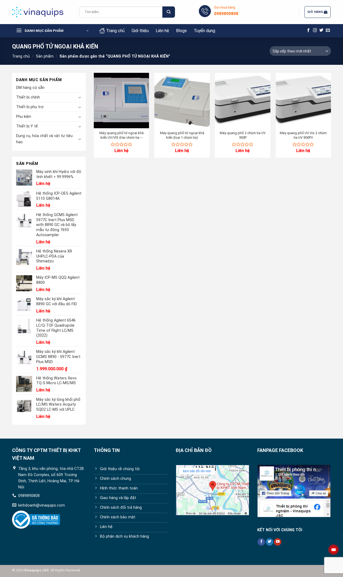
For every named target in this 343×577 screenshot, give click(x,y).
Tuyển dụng (204, 30)
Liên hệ (162, 30)
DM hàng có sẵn (30, 87)
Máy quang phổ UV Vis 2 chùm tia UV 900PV (303, 135)
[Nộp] (168, 12)
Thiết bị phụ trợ (29, 107)
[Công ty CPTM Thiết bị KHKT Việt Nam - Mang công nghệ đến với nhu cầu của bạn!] (41, 12)
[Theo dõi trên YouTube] (277, 542)
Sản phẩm (45, 56)
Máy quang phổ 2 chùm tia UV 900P (243, 135)
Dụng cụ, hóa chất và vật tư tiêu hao (44, 139)
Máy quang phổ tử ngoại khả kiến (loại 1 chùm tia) (182, 135)
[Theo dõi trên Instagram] (315, 30)
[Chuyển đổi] (80, 97)
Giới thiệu (140, 30)
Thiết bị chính (28, 97)
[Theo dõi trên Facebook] (309, 30)
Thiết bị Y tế (27, 126)
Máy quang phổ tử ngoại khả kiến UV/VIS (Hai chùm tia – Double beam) (121, 135)
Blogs (181, 30)
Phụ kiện (23, 116)
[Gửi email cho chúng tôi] (328, 30)
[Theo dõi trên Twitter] (321, 30)
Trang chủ (115, 30)
